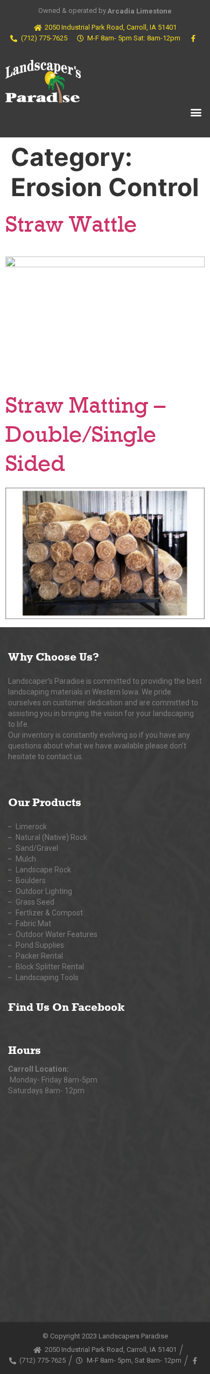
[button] (196, 112)
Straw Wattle (71, 226)
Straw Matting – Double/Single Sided (85, 436)
